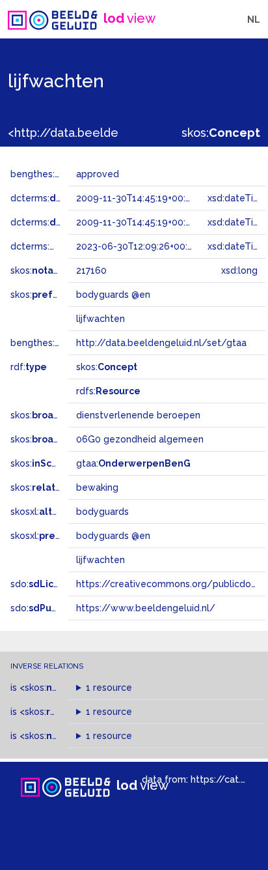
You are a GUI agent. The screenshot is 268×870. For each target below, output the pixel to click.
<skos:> (66, 687)
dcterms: (64, 198)
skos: (220, 132)
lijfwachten (100, 560)
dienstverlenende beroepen (138, 415)
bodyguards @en (113, 535)
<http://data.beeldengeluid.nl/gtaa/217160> (131, 132)
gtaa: (133, 463)
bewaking (97, 487)
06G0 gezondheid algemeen (140, 439)
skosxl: (44, 511)
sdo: (43, 584)
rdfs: (108, 391)
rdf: (28, 367)
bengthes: (46, 174)
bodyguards (102, 511)
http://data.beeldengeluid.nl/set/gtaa (161, 343)
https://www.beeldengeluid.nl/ (145, 608)
